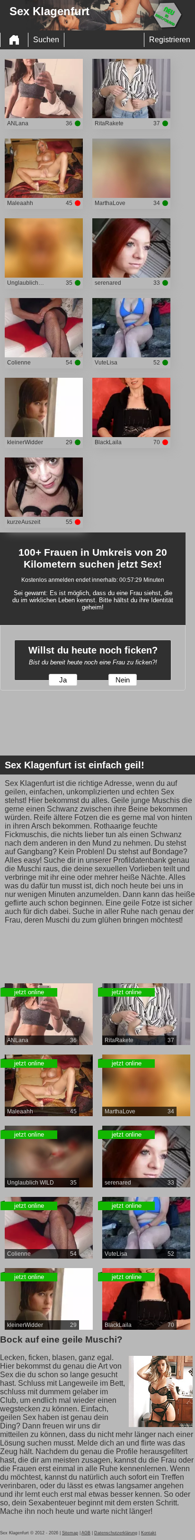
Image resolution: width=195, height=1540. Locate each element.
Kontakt (148, 1533)
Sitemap (70, 1533)
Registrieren (169, 40)
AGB (85, 1533)
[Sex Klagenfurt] (14, 40)
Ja (63, 680)
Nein (122, 680)
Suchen (46, 40)
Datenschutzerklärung (115, 1533)
